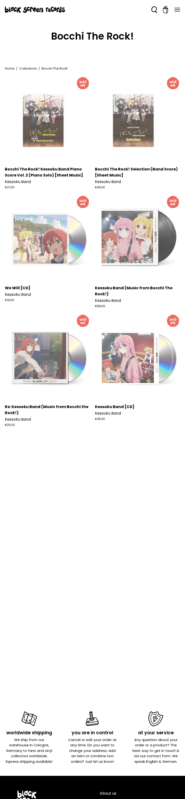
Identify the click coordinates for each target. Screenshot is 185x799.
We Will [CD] (17, 288)
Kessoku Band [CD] (114, 407)
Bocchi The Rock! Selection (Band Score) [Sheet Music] (136, 172)
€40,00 (100, 187)
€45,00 (100, 419)
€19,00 (9, 300)
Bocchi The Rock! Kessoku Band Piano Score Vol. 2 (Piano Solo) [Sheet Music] (44, 172)
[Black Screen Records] (35, 10)
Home (9, 68)
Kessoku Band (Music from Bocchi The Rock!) (133, 291)
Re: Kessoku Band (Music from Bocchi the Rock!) (46, 410)
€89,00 (100, 306)
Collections (28, 68)
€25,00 (10, 425)
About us (108, 793)
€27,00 (9, 187)
